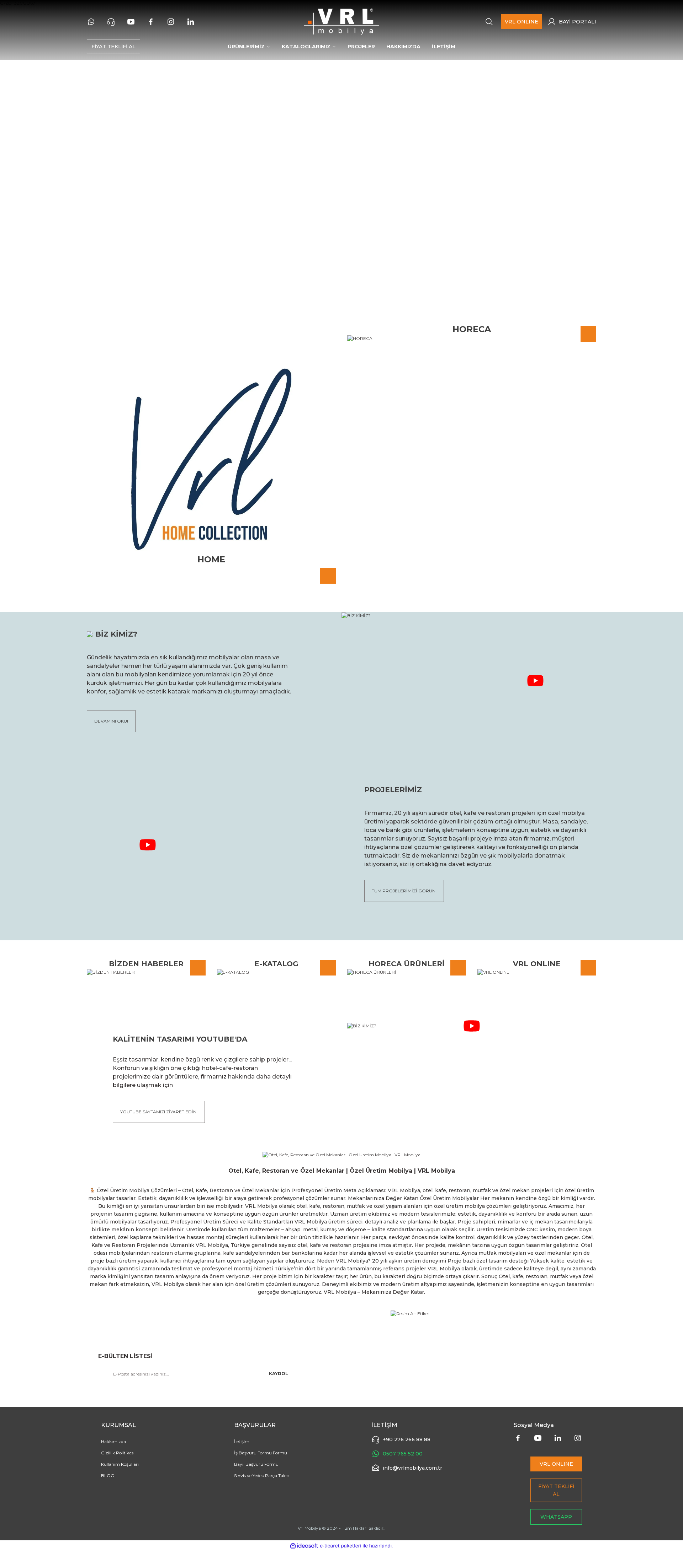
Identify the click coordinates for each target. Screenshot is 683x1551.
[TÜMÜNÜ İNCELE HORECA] (471, 338)
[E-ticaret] (340, 1545)
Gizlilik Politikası (117, 1452)
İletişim (241, 1441)
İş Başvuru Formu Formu (260, 1452)
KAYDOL (278, 1373)
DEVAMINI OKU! (111, 721)
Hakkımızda (113, 1441)
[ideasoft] (304, 1545)
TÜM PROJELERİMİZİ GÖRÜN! (404, 890)
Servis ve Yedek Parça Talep (261, 1475)
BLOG (107, 1475)
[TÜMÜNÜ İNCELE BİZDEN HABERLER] (146, 972)
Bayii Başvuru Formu (256, 1464)
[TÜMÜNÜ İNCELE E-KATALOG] (276, 972)
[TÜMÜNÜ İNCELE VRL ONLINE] (536, 972)
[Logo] (341, 22)
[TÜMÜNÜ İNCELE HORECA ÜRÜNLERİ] (406, 972)
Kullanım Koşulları (120, 1464)
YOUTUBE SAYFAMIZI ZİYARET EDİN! (158, 1111)
